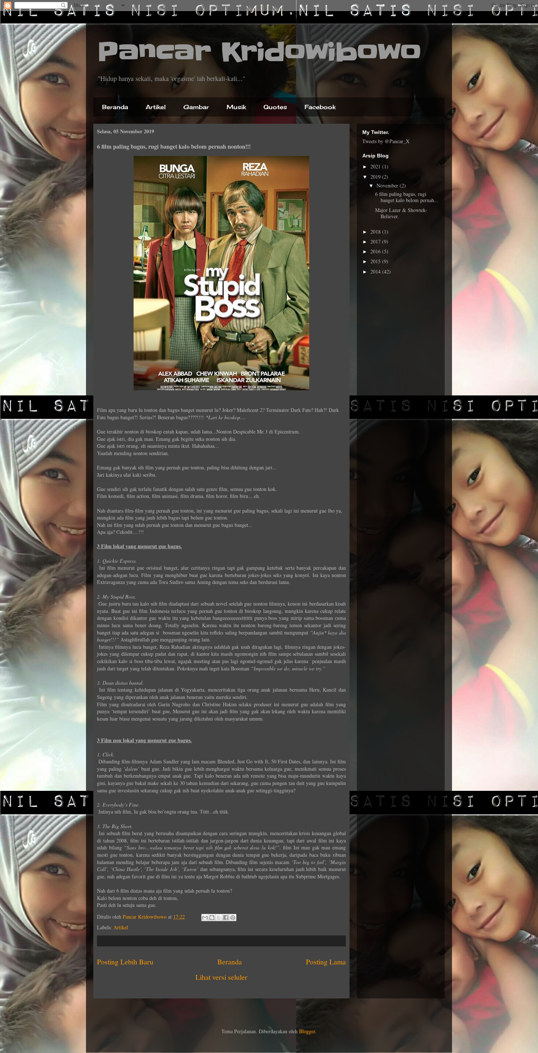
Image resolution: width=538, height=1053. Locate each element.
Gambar (196, 107)
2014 (376, 271)
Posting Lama (326, 962)
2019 (376, 176)
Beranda (115, 107)
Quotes (275, 107)
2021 (376, 166)
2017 (376, 241)
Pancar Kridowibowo (259, 52)
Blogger (307, 1031)
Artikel (156, 107)
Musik (236, 107)
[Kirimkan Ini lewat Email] (205, 917)
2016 (376, 251)
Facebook (320, 107)
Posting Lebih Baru (125, 962)
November (388, 185)
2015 (376, 261)
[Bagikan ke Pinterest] (232, 917)
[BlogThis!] (212, 917)
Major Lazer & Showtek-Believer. (401, 213)
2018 (376, 231)
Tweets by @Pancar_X (386, 141)
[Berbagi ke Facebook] (225, 917)
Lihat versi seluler (221, 977)
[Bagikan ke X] (219, 917)
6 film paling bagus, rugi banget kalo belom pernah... (406, 197)
